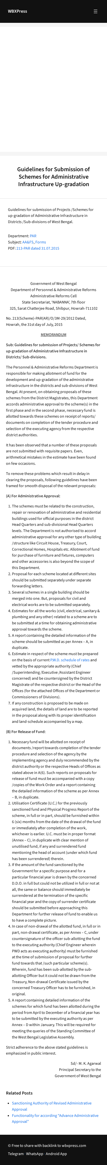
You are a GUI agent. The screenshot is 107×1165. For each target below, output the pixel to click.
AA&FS (28, 242)
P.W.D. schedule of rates (70, 660)
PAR (33, 236)
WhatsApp (34, 1154)
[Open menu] (95, 11)
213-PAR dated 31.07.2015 (37, 248)
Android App (56, 1154)
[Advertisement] (53, 92)
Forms (40, 242)
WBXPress (17, 11)
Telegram (16, 1154)
